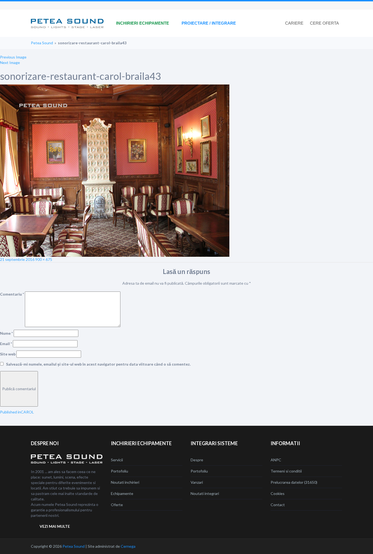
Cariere (294, 23)
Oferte (117, 504)
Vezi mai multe (55, 526)
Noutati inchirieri (125, 482)
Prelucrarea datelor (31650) (294, 482)
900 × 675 (43, 259)
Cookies (278, 493)
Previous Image (13, 57)
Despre (197, 459)
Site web (8, 354)
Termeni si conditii (286, 471)
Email (6, 343)
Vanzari (197, 482)
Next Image (10, 62)
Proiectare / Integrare (209, 23)
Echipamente (122, 493)
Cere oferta (324, 23)
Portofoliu (119, 471)
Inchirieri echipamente (142, 23)
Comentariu (12, 294)
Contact (278, 504)
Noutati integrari (205, 493)
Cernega (128, 546)
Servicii (117, 459)
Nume (6, 333)
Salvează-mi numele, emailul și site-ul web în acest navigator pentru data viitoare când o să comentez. (98, 364)
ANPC (276, 459)
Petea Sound (42, 42)
